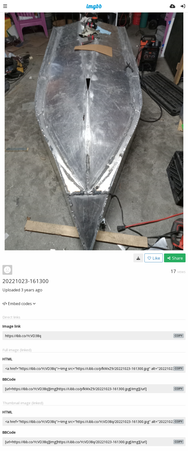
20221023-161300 (25, 281)
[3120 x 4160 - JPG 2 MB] (138, 257)
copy (178, 335)
